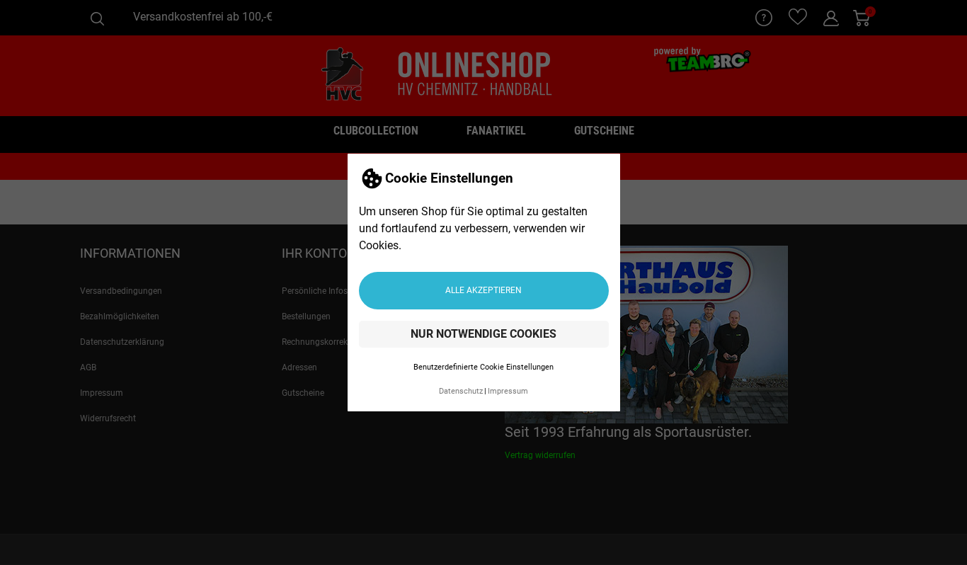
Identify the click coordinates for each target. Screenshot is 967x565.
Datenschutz (461, 391)
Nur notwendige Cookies (483, 334)
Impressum (508, 391)
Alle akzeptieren (483, 290)
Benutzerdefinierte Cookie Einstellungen (483, 367)
